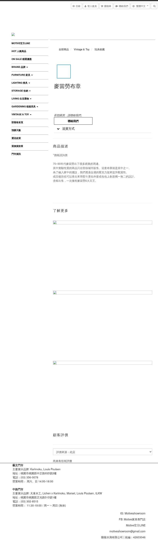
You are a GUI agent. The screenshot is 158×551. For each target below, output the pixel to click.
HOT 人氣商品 (19, 51)
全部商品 (64, 49)
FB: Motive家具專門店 (132, 519)
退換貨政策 (17, 146)
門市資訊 (16, 154)
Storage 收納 (20, 90)
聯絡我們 (73, 121)
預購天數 (16, 130)
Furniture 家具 (21, 75)
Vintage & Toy (20, 114)
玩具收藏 (100, 49)
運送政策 (16, 138)
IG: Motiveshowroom (132, 513)
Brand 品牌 (19, 67)
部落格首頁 (17, 122)
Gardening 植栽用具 (24, 106)
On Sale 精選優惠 (22, 59)
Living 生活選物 (20, 98)
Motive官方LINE (21, 43)
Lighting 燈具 (20, 82)
